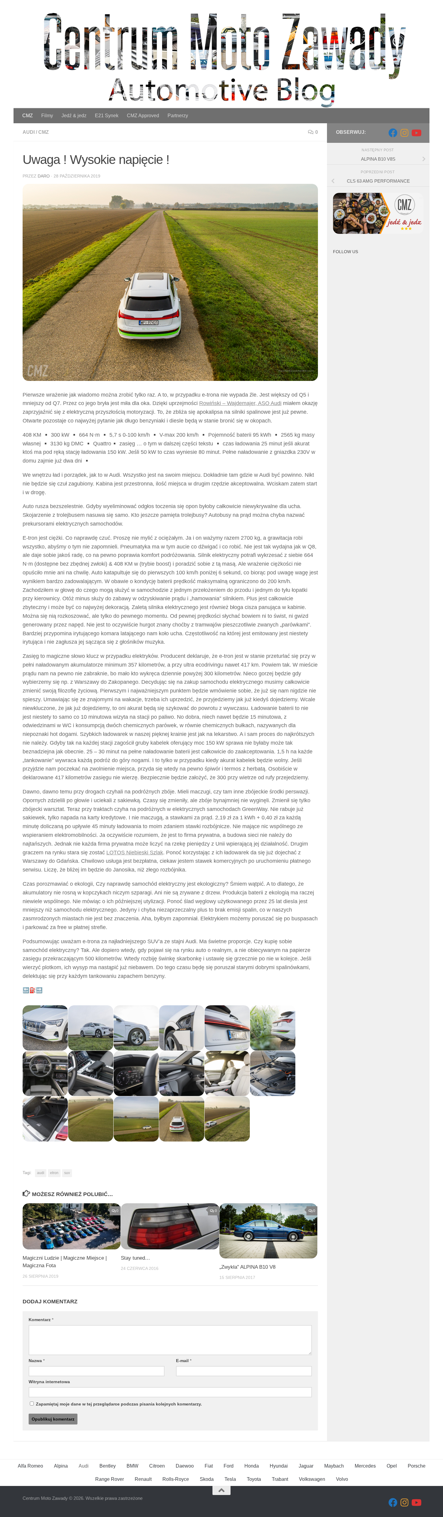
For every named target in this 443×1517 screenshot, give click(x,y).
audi (40, 1173)
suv (67, 1173)
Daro (44, 176)
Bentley (107, 1465)
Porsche (417, 1465)
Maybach (334, 1465)
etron (54, 1173)
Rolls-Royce (175, 1479)
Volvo (342, 1479)
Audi (29, 132)
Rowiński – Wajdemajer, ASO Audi (240, 403)
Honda (251, 1465)
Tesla (230, 1479)
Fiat (209, 1465)
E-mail (183, 1360)
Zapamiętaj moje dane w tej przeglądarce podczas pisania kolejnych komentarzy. (119, 1404)
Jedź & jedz (73, 115)
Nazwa (37, 1360)
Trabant (280, 1479)
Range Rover (109, 1479)
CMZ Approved (143, 115)
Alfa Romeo (30, 1465)
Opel (392, 1465)
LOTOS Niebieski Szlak (134, 853)
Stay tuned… (135, 1258)
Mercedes (365, 1465)
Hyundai (279, 1465)
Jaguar (306, 1465)
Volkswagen (312, 1479)
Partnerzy (178, 115)
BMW (132, 1465)
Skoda (207, 1479)
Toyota (254, 1479)
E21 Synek (106, 115)
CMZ (27, 115)
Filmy (47, 115)
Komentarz (41, 1319)
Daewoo (185, 1465)
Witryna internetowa (49, 1381)
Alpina (61, 1465)
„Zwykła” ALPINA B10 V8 (247, 1267)
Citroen (157, 1465)
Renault (143, 1479)
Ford (229, 1465)
